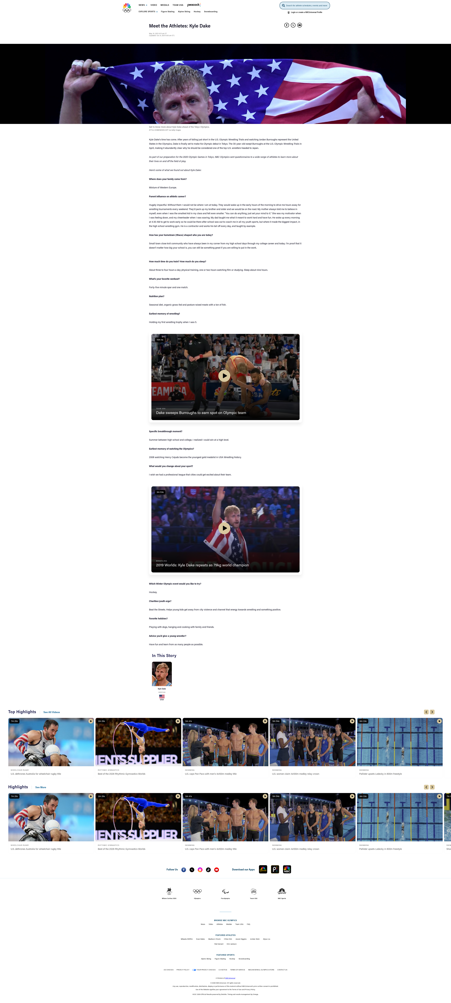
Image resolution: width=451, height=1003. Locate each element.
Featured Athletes (226, 935)
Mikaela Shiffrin (187, 939)
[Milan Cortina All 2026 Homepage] (130, 8)
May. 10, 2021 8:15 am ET (158, 34)
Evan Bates (200, 939)
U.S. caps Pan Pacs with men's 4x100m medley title (211, 774)
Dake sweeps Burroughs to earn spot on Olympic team (201, 413)
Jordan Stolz (255, 939)
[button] (143, 6)
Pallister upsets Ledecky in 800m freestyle (380, 774)
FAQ (248, 924)
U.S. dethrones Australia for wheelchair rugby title (36, 774)
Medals (229, 924)
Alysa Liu (266, 939)
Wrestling (161, 692)
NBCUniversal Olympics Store (261, 970)
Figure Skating (220, 959)
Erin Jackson (232, 944)
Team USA (239, 924)
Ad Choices (168, 970)
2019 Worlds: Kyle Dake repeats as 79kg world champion (202, 565)
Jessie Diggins (241, 939)
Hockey (232, 959)
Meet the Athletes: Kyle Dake (179, 26)
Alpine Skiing (206, 959)
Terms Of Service (237, 970)
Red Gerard (218, 944)
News (203, 924)
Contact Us (282, 970)
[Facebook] (183, 869)
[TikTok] (208, 869)
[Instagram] (200, 869)
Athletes (220, 924)
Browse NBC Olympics (225, 920)
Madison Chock (214, 939)
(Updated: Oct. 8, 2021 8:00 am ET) (162, 36)
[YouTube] (216, 869)
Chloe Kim (228, 939)
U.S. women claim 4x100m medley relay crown (295, 774)
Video (211, 924)
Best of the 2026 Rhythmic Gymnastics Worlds (121, 774)
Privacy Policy (183, 970)
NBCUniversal (230, 978)
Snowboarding (244, 959)
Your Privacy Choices (206, 970)
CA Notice (223, 970)
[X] (192, 869)
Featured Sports (225, 955)
